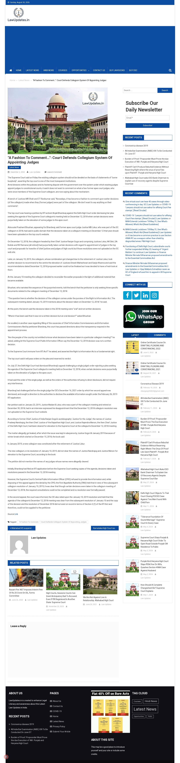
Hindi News (48, 70)
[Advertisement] (90, 46)
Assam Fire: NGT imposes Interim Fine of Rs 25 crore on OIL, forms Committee (26, 593)
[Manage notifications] (6, 757)
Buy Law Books (117, 70)
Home (19, 70)
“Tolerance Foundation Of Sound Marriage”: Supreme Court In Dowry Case (153, 520)
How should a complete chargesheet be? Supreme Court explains (153, 588)
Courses (62, 70)
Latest (135, 335)
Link (16, 514)
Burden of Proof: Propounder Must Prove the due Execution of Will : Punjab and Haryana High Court (154, 423)
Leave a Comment (54, 172)
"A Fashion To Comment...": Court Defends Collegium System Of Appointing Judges (52, 522)
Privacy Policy (59, 726)
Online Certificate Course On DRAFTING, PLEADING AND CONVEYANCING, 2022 (153, 345)
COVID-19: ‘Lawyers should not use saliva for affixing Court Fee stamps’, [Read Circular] (148, 207)
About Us (57, 701)
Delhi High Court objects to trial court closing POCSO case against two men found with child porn (155, 498)
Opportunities (79, 70)
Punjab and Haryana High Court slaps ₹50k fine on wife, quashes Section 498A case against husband (154, 566)
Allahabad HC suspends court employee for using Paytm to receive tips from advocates (23, 528)
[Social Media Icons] (127, 295)
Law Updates (34, 172)
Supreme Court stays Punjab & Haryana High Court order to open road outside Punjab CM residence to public (154, 542)
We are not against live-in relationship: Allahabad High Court (98, 598)
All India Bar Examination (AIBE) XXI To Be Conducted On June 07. (155, 401)
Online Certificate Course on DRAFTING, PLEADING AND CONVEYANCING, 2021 (153, 366)
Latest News (32, 70)
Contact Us (99, 70)
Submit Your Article (61, 731)
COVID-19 (57, 711)
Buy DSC (133, 70)
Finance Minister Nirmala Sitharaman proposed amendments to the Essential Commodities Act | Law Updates (146, 266)
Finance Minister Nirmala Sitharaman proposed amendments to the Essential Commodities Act (148, 255)
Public (150, 716)
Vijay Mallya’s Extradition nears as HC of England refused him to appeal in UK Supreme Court (148, 272)
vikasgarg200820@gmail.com (152, 391)
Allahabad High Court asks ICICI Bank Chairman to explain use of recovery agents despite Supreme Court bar (147, 181)
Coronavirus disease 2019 (136, 146)
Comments (160, 335)
